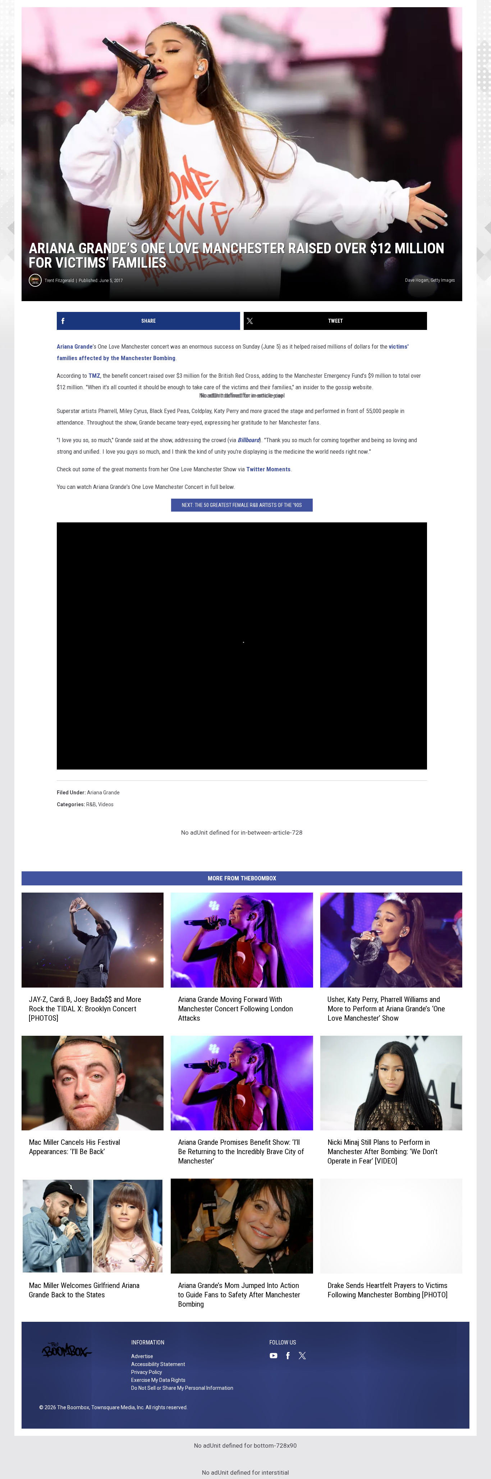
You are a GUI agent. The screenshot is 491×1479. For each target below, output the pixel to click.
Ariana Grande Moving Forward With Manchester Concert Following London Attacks (235, 1008)
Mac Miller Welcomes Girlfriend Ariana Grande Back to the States (84, 1290)
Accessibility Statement (158, 1364)
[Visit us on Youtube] (276, 1355)
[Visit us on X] (305, 1355)
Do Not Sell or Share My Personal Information (182, 1388)
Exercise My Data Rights (158, 1380)
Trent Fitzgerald (59, 280)
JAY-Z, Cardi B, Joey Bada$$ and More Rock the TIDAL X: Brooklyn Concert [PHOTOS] (85, 1008)
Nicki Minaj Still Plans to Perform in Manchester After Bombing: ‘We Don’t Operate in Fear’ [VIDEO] (382, 1151)
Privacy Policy (146, 1372)
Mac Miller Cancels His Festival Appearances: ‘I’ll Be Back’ (74, 1147)
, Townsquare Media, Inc (116, 1407)
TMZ (94, 375)
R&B (91, 804)
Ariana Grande (75, 346)
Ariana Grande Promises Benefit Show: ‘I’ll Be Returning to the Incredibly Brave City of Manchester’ (241, 1151)
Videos (106, 804)
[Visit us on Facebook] (291, 1355)
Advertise (142, 1356)
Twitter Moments (268, 469)
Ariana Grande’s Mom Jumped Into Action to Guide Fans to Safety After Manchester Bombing (239, 1294)
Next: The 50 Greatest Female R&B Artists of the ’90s (242, 505)
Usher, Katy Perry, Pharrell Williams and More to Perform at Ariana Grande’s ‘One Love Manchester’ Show (386, 1008)
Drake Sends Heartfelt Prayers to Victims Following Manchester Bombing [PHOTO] (387, 1290)
